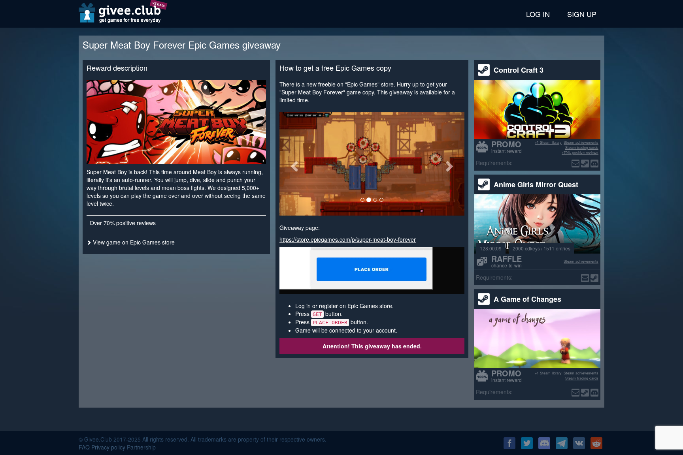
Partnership (141, 447)
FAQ (84, 447)
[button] (293, 164)
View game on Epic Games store (134, 242)
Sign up (581, 14)
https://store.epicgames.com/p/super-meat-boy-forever (347, 239)
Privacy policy (108, 447)
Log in (538, 14)
